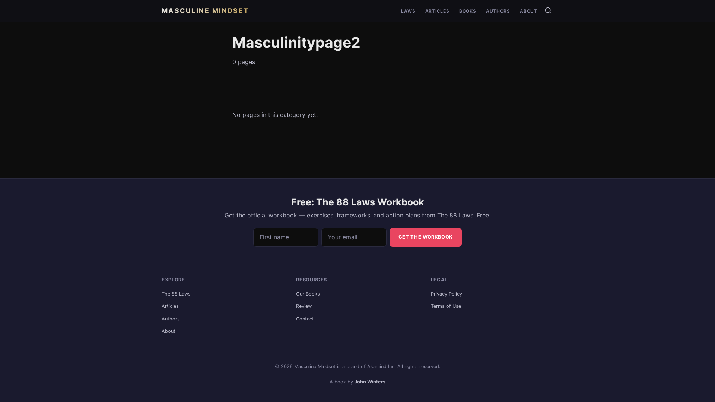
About (528, 11)
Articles (437, 11)
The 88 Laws (176, 294)
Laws (408, 11)
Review (304, 306)
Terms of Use (446, 306)
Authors (498, 11)
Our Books (308, 294)
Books (467, 11)
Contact (305, 319)
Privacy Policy (446, 294)
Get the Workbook (425, 237)
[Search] (548, 10)
